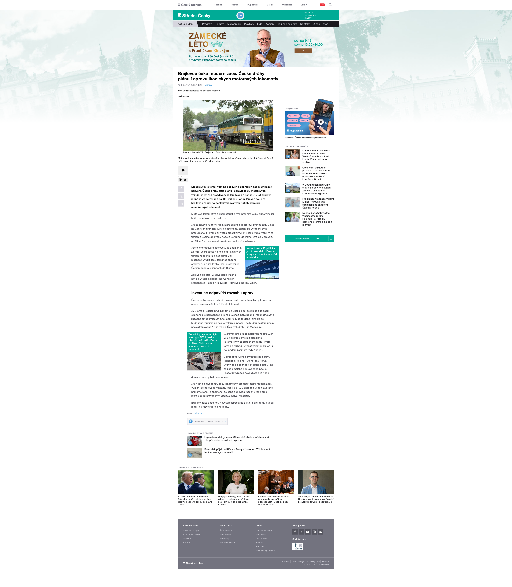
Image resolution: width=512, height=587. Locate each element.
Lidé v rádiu (261, 538)
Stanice (270, 5)
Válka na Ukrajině (191, 530)
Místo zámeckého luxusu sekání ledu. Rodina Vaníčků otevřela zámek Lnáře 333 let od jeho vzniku (316, 156)
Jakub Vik (199, 413)
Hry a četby (293, 116)
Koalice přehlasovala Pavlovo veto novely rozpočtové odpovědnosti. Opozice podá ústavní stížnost (273, 500)
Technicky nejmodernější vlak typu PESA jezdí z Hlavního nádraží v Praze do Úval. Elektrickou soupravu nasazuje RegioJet (203, 341)
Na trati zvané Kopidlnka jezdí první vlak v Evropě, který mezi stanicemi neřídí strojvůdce (262, 252)
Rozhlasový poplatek (266, 550)
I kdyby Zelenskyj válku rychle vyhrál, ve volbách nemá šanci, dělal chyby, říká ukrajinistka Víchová (234, 500)
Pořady (219, 23)
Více (327, 23)
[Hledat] (330, 5)
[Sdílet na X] (181, 196)
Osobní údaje (298, 561)
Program (234, 5)
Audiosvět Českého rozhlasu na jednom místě (305, 138)
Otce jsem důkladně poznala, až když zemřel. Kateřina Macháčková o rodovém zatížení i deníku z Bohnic (316, 173)
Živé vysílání (293, 125)
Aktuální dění (185, 23)
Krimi (304, 116)
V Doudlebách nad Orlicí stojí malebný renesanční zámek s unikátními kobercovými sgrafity (316, 189)
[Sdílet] (185, 180)
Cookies (285, 561)
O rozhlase (287, 5)
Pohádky (292, 121)
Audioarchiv (310, 15)
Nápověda (261, 534)
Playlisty (249, 23)
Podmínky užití (313, 561)
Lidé (259, 23)
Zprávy (208, 85)
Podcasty (224, 538)
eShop (186, 542)
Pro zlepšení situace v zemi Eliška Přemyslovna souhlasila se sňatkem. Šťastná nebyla (318, 203)
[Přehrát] (183, 170)
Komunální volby (191, 534)
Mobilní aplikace (228, 542)
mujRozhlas (252, 5)
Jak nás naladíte (287, 23)
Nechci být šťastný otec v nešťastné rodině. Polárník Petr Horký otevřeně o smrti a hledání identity (317, 219)
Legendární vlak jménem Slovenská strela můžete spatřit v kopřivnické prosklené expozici (237, 438)
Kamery (308, 18)
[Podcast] (180, 180)
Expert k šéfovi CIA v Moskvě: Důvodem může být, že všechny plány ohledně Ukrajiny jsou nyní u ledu (195, 500)
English (325, 561)
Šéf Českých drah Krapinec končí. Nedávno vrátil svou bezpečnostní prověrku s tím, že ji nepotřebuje (316, 499)
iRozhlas (218, 5)
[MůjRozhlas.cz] (183, 96)
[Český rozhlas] (189, 5)
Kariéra (259, 542)
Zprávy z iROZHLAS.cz (191, 467)
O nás (316, 23)
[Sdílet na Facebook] (181, 189)
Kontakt (305, 23)
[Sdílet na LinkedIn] (181, 203)
